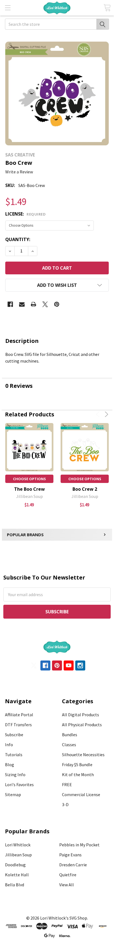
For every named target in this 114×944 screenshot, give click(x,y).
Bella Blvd (14, 884)
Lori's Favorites (19, 784)
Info (9, 744)
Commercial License (81, 794)
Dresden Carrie (73, 864)
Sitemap (13, 794)
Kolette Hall (17, 874)
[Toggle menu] (7, 7)
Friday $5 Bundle (77, 764)
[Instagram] (80, 665)
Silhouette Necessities (83, 754)
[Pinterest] (57, 304)
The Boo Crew (29, 489)
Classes (69, 744)
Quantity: (17, 239)
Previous (98, 414)
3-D (65, 804)
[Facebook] (10, 304)
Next (105, 414)
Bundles (69, 734)
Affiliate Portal (19, 714)
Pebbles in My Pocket (79, 844)
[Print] (33, 304)
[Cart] (107, 7)
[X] (45, 304)
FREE (67, 784)
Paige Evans (70, 854)
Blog (9, 764)
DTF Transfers (18, 724)
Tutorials (13, 754)
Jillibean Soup (18, 854)
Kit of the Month (78, 774)
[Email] (22, 304)
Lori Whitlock (17, 844)
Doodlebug (15, 864)
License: (25, 214)
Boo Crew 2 (84, 489)
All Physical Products (82, 724)
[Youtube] (69, 665)
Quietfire (67, 874)
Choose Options (29, 478)
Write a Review (19, 171)
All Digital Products (80, 714)
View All (66, 884)
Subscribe (14, 734)
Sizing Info (15, 774)
